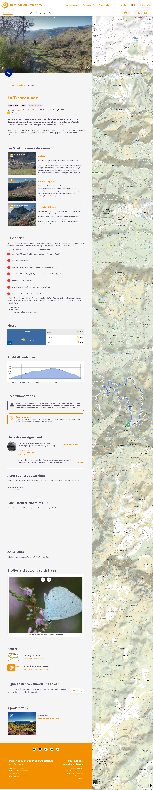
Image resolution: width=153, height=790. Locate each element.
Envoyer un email (15, 776)
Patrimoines (19, 13)
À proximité (53, 13)
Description (30, 13)
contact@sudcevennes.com (27, 452)
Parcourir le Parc (104, 5)
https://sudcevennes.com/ (27, 450)
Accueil (12, 85)
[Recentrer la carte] (94, 30)
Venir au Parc (87, 5)
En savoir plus (121, 5)
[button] (94, 24)
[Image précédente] (3, 44)
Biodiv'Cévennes (77, 768)
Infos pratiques (41, 13)
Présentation (8, 13)
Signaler (76, 691)
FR (134, 5)
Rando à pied (21, 85)
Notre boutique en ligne (74, 771)
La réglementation (70, 5)
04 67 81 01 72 (22, 455)
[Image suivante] (88, 44)
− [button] (94, 21)
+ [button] (94, 18)
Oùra (47, 557)
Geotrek (80, 778)
